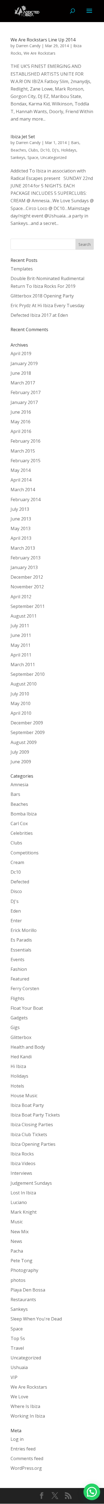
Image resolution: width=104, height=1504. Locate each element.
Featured (20, 979)
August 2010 (24, 684)
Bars (75, 142)
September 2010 (28, 674)
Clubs (33, 150)
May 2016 (21, 422)
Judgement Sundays (31, 1183)
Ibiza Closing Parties (32, 1125)
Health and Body (28, 1047)
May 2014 (21, 470)
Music (17, 1222)
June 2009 (21, 762)
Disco (16, 891)
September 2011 (28, 606)
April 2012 (21, 597)
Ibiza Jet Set (23, 137)
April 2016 (21, 431)
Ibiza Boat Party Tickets (35, 1115)
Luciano (19, 1202)
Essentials (21, 950)
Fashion (19, 969)
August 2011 (24, 616)
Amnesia (19, 785)
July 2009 (20, 752)
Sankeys (18, 157)
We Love (19, 1397)
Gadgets (19, 1018)
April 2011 (21, 655)
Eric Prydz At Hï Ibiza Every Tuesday (47, 305)
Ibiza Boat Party (27, 1105)
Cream (17, 862)
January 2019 (24, 363)
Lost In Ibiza (23, 1193)
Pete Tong (21, 1261)
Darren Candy (28, 45)
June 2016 (21, 412)
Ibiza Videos (23, 1163)
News (16, 1241)
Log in (17, 1439)
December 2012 (27, 577)
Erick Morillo (24, 930)
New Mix (20, 1232)
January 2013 (24, 567)
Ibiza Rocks (22, 1154)
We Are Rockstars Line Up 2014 (43, 40)
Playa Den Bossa (28, 1290)
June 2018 (21, 373)
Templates (22, 269)
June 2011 (21, 635)
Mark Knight (24, 1212)
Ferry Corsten (25, 988)
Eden (16, 911)
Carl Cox (19, 823)
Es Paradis (21, 940)
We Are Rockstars (39, 53)
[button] (91, 1492)
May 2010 (21, 703)
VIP (14, 1377)
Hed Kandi (21, 1057)
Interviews (21, 1173)
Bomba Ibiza (24, 814)
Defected (20, 882)
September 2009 (28, 732)
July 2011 (20, 626)
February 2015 (25, 461)
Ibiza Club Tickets (29, 1134)
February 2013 (25, 558)
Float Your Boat (27, 1008)
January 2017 (24, 402)
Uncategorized (53, 157)
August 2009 (24, 742)
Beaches (18, 150)
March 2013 (23, 548)
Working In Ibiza (28, 1416)
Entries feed (23, 1449)
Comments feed (27, 1458)
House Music (24, 1096)
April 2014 (21, 480)
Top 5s (18, 1338)
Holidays (68, 150)
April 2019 (21, 353)
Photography (24, 1270)
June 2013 (21, 519)
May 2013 (21, 528)
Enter (16, 921)
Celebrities (22, 833)
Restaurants (23, 1299)
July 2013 (20, 509)
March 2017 (23, 383)
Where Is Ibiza (25, 1406)
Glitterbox (21, 1037)
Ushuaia (19, 1367)
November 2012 (27, 587)
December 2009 (27, 723)
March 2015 (23, 451)
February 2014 (25, 499)
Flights (17, 998)
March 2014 (23, 490)
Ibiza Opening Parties (33, 1144)
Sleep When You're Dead (36, 1319)
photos (18, 1280)
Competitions (25, 853)
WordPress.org (26, 1468)
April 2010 (21, 713)
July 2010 (20, 694)
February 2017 (25, 392)
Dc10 (45, 150)
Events (17, 959)
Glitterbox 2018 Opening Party (42, 296)
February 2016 (25, 441)
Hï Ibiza (18, 1066)
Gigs (15, 1027)
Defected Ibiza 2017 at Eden (39, 315)
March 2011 (23, 664)
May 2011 (21, 645)
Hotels (17, 1086)
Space (32, 157)
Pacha (17, 1251)
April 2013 (21, 538)
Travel (17, 1348)
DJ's (55, 150)
